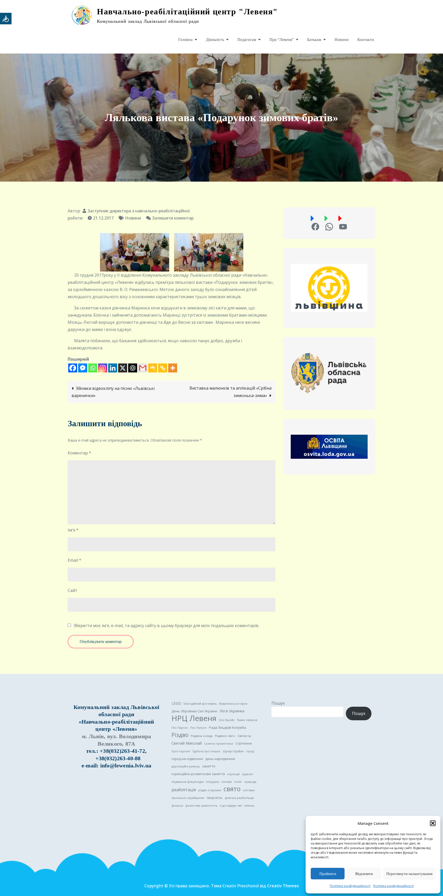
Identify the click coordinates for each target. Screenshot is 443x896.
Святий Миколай (187, 743)
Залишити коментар (173, 218)
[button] (432, 823)
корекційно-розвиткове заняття (198, 774)
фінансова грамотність (201, 805)
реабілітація (184, 790)
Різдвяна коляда (202, 736)
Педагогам (246, 39)
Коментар (79, 453)
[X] (122, 367)
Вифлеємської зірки (233, 703)
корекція (233, 774)
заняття (208, 766)
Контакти (365, 39)
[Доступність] (6, 18)
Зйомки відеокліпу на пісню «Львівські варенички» (113, 392)
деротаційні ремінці (186, 766)
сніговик (249, 790)
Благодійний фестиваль (200, 703)
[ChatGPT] (132, 367)
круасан (247, 774)
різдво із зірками (209, 790)
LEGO (176, 703)
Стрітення (243, 743)
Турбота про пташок (206, 751)
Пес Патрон (198, 728)
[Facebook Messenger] (82, 367)
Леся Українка (231, 710)
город (250, 751)
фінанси (177, 805)
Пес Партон (180, 728)
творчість (214, 797)
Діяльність (215, 39)
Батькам (314, 39)
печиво (227, 782)
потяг (238, 782)
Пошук (278, 703)
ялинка (249, 805)
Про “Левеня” (281, 39)
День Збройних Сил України (194, 711)
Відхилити (364, 874)
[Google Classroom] (152, 367)
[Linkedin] (112, 367)
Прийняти (327, 874)
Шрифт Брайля (233, 751)
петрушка (212, 782)
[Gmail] (142, 367)
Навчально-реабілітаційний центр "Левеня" (187, 11)
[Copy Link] (162, 367)
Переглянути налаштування (409, 874)
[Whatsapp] (92, 367)
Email (74, 560)
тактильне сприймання (188, 798)
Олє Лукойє (227, 720)
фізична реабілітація (239, 798)
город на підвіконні (187, 758)
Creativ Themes (283, 886)
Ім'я (73, 530)
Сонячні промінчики (218, 743)
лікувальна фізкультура (188, 782)
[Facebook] (72, 367)
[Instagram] (102, 367)
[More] (172, 367)
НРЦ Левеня (194, 718)
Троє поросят (181, 751)
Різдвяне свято (225, 736)
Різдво (180, 734)
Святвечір (244, 736)
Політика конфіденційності (350, 886)
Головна (185, 39)
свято (232, 789)
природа (250, 782)
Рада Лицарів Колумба (227, 727)
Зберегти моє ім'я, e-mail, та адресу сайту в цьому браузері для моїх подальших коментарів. (166, 625)
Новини (342, 39)
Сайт (72, 590)
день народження (220, 758)
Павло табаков (247, 720)
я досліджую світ (231, 805)
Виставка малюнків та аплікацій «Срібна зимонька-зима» (230, 391)
